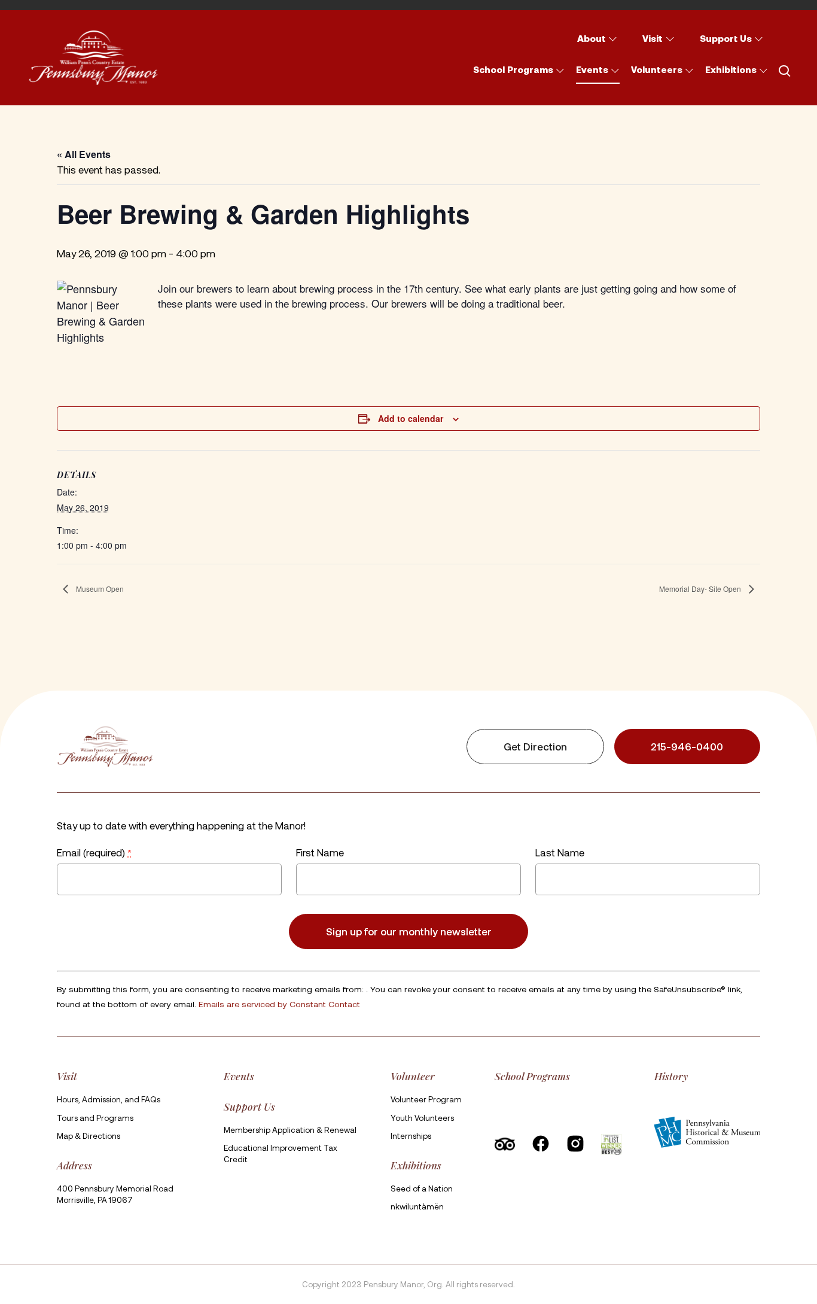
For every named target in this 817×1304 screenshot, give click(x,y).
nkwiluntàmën (417, 1206)
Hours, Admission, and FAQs (108, 1099)
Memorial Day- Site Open (701, 588)
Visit (652, 38)
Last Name (559, 852)
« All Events (84, 154)
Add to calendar (410, 418)
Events (592, 69)
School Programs (513, 69)
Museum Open (99, 588)
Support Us (726, 38)
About (591, 38)
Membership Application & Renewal (290, 1130)
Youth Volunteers (422, 1118)
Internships (411, 1136)
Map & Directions (88, 1136)
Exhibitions (731, 69)
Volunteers (656, 69)
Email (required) (94, 852)
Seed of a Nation (422, 1188)
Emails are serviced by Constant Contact (279, 1004)
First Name (320, 852)
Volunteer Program (426, 1099)
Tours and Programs (95, 1118)
